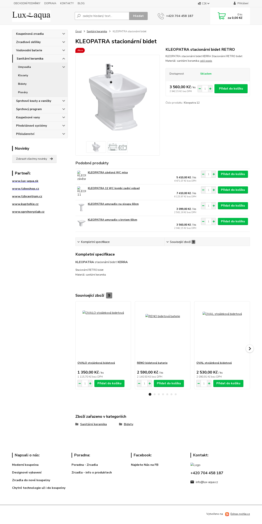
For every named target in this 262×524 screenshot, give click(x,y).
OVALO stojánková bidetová (96, 363)
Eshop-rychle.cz (240, 514)
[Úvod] (42, 16)
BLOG (81, 3)
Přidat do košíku (231, 88)
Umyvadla (24, 67)
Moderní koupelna (25, 465)
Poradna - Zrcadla (85, 465)
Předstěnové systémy (31, 126)
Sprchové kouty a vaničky (33, 101)
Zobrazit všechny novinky (31, 159)
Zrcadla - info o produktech (92, 472)
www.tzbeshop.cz (25, 189)
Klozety (23, 75)
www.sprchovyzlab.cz (28, 212)
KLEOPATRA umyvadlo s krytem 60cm (112, 220)
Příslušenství (25, 134)
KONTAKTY (67, 3)
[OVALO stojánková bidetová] (103, 331)
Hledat (138, 16)
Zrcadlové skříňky (28, 42)
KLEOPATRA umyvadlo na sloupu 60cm (113, 204)
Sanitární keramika (30, 59)
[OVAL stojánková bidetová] (222, 331)
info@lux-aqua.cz (207, 482)
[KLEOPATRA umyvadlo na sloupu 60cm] (81, 207)
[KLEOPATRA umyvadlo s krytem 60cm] (81, 223)
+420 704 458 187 (179, 16)
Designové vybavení (26, 472)
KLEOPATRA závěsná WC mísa (108, 172)
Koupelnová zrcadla (30, 34)
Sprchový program (29, 109)
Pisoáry (23, 92)
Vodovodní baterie (29, 50)
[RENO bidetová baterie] (162, 331)
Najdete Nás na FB (144, 465)
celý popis (206, 61)
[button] (150, 394)
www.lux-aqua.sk (25, 181)
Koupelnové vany (28, 117)
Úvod (78, 31)
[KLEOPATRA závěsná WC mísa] (81, 176)
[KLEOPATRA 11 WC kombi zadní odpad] (81, 191)
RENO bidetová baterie (152, 363)
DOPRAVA (50, 3)
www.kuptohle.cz (25, 204)
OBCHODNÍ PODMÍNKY (27, 3)
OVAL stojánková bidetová (214, 363)
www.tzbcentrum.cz (27, 196)
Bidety (22, 84)
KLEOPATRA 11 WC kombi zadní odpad (114, 188)
